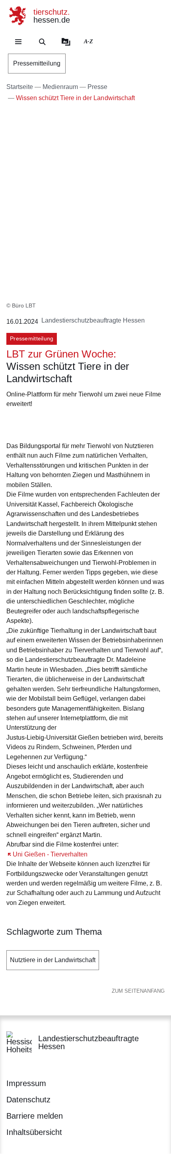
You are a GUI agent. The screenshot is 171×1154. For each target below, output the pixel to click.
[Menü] (18, 42)
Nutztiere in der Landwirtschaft (52, 960)
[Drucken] (75, 424)
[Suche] (42, 42)
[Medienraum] (66, 42)
